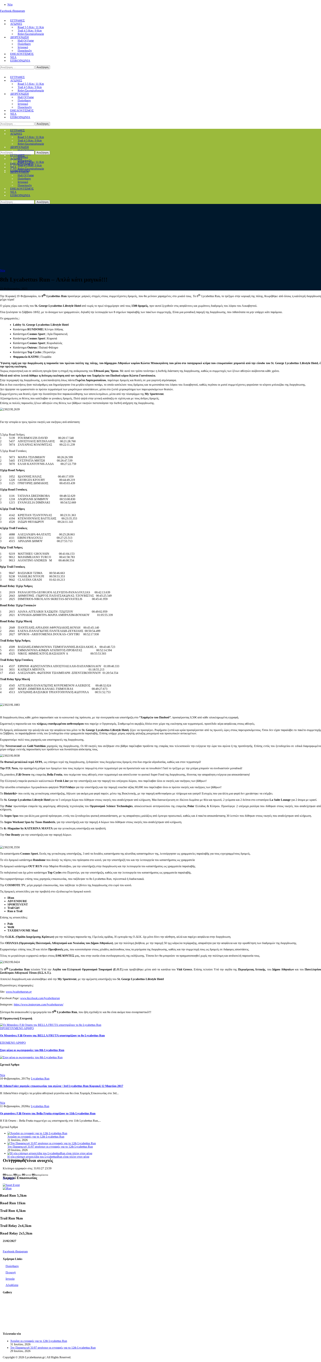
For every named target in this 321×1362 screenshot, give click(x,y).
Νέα (2, 270)
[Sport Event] (11, 1185)
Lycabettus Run (40, 1078)
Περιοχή (11, 1272)
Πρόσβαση (12, 1266)
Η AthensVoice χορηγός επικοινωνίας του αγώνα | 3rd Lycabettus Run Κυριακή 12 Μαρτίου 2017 (61, 1086)
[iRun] (7, 1188)
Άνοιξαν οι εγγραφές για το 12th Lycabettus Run (35, 1136)
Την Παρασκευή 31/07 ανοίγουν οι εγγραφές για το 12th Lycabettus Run (50, 1146)
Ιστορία (10, 1278)
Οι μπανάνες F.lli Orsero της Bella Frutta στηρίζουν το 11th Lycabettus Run (47, 1113)
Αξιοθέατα (12, 1285)
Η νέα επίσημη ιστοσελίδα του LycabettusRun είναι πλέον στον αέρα (48, 1156)
